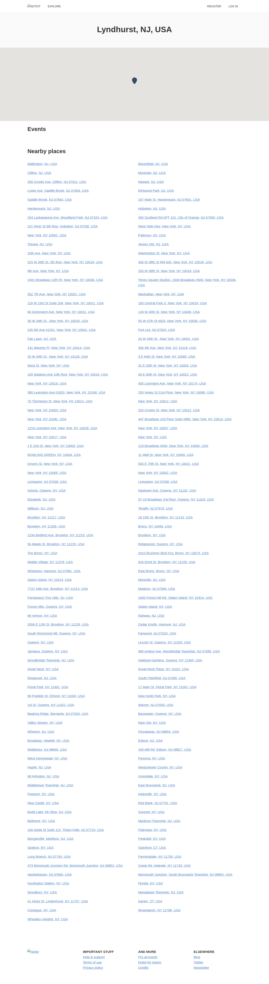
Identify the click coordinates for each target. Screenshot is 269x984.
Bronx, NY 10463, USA (155, 526)
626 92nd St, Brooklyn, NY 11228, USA (166, 562)
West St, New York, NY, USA (48, 365)
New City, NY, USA (152, 723)
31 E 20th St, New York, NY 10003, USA (167, 365)
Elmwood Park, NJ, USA (156, 190)
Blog (197, 957)
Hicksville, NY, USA (152, 794)
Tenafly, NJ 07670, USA (155, 508)
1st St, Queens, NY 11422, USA (50, 705)
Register (214, 6)
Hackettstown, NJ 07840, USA (49, 874)
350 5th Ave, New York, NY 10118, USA (167, 348)
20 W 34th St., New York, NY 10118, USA (57, 356)
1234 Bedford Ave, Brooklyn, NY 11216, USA (60, 535)
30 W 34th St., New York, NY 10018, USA (57, 321)
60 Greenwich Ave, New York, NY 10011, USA (61, 312)
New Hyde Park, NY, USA (157, 696)
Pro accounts (147, 957)
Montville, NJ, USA (152, 580)
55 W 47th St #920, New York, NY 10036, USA (172, 321)
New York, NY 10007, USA (157, 428)
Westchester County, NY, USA (160, 767)
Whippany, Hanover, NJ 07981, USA (54, 571)
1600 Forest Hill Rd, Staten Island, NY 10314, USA (175, 598)
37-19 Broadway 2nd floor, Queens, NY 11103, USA (176, 499)
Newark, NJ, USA (151, 182)
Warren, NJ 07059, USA (155, 705)
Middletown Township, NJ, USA (50, 785)
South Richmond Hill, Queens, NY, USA (56, 633)
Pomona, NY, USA (151, 758)
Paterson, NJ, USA (152, 235)
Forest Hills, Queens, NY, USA (49, 607)
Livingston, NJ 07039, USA (47, 482)
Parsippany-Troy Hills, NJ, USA (50, 598)
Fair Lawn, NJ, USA (41, 339)
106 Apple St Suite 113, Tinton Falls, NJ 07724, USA (65, 830)
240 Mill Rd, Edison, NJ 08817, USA (164, 749)
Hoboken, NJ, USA (152, 208)
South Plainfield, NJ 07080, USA (162, 678)
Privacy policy (93, 968)
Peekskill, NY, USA (152, 839)
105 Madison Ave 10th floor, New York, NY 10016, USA (67, 374)
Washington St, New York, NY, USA (164, 253)
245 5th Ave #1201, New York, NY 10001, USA (61, 330)
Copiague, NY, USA (41, 910)
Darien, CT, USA (150, 901)
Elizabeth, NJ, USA (41, 499)
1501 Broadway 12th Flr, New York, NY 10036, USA (65, 280)
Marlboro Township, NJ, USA (159, 821)
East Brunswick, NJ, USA (156, 785)
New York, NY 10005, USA (46, 473)
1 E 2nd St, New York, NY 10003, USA (55, 446)
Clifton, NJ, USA (39, 173)
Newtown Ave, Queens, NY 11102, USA (167, 490)
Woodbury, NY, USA (42, 892)
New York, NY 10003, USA (46, 410)
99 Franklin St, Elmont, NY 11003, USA (56, 696)
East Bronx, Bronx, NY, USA (158, 571)
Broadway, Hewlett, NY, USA (48, 740)
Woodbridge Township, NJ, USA (50, 660)
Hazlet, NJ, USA (39, 767)
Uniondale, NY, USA (153, 776)
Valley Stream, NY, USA (44, 723)
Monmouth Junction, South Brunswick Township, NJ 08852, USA (185, 874)
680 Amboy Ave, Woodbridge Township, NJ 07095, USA (179, 651)
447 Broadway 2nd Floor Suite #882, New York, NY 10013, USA (184, 419)
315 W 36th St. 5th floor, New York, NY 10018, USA (65, 262)
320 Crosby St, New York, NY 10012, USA (169, 410)
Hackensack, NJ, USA (43, 208)
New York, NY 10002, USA (157, 473)
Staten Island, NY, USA (155, 607)
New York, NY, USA (152, 437)
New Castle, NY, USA (43, 803)
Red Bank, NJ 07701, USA (157, 803)
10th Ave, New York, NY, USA (49, 253)
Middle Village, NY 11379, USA (50, 562)
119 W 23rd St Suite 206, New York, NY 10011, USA (65, 303)
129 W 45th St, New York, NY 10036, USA (169, 312)
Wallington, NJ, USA (42, 164)
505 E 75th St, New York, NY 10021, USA (168, 464)
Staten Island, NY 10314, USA (49, 580)
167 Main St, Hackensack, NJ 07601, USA (169, 199)
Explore (54, 6)
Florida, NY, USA (150, 883)
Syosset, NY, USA (151, 812)
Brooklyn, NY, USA (152, 535)
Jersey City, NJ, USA (153, 244)
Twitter (198, 962)
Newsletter (201, 968)
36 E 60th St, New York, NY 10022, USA (167, 374)
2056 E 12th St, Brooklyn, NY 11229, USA (58, 624)
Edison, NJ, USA (150, 740)
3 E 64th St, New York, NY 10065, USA (166, 356)
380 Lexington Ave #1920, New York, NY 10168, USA (66, 392)
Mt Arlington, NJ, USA (43, 776)
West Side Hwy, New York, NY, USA (164, 226)
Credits (143, 968)
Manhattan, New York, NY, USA (161, 294)
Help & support (94, 957)
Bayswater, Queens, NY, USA (159, 714)
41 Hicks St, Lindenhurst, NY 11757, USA (57, 901)
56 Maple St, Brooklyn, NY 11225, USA (56, 544)
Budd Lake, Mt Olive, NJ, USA (49, 812)
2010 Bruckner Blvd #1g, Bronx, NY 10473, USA (173, 553)
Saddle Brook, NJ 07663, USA (49, 199)
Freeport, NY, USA (41, 794)
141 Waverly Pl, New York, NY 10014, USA (58, 348)
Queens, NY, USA (40, 642)
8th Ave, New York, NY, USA (48, 271)
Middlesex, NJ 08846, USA (47, 749)
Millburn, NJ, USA (40, 508)
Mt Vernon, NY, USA (42, 616)
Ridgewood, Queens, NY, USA (160, 544)
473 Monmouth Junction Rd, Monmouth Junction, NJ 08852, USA (75, 865)
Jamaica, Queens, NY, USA (47, 651)
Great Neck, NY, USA (43, 669)
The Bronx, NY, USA (42, 553)
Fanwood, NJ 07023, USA (157, 633)
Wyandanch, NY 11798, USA (159, 910)
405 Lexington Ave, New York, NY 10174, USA (172, 383)
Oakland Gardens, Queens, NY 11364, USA (170, 660)
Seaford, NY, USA (40, 848)
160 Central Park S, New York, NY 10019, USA (172, 303)
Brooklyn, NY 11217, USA (46, 517)
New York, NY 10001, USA (46, 235)
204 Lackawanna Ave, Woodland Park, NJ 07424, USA (67, 217)
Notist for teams (149, 962)
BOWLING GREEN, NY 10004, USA (54, 455)
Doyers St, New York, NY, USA (49, 464)
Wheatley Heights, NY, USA (47, 919)
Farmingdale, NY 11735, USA (159, 856)
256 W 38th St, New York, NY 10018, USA (169, 271)
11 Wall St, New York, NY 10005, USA (166, 455)
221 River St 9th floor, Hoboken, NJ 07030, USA (62, 226)
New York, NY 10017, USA (46, 437)
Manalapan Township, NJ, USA (161, 892)
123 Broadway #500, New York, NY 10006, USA (173, 446)
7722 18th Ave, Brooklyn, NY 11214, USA (57, 589)
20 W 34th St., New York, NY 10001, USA (168, 339)
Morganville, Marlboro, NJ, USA (50, 839)
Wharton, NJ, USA (40, 732)
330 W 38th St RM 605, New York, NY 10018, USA (175, 262)
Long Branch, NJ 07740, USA (49, 856)
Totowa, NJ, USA (39, 244)
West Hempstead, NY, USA (47, 758)
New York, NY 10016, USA (46, 383)
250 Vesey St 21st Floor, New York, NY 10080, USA (176, 392)
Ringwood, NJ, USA (42, 678)
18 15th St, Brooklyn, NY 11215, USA (165, 517)
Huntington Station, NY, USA (48, 883)
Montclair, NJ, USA (152, 173)
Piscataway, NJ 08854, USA (158, 732)
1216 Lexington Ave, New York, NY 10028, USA (62, 428)
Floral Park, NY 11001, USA (47, 687)
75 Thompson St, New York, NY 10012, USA (59, 401)
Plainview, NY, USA (152, 830)
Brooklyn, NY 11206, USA (46, 526)
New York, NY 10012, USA (157, 401)
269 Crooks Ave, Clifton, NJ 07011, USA (56, 182)
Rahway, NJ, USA (151, 616)
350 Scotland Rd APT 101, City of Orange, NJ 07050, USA (181, 217)
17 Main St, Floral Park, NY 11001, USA (167, 687)
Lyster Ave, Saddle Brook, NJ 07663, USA (58, 190)
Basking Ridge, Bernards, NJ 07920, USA (57, 714)
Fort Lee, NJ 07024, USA (156, 330)
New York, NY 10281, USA (46, 419)
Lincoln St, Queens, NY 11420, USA (164, 642)
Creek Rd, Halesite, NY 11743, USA (164, 865)
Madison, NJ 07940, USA (156, 589)
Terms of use (92, 962)
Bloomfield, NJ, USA (153, 164)
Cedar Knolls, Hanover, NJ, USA (162, 624)
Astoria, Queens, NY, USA (46, 490)
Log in (233, 6)
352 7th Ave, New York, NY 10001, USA (56, 294)
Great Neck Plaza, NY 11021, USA (163, 669)
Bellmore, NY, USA (41, 821)
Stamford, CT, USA (152, 848)
